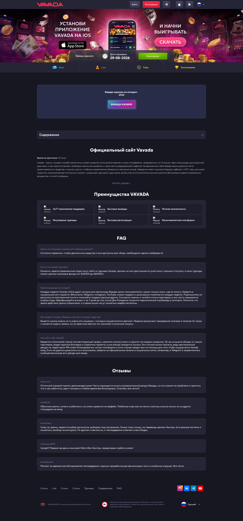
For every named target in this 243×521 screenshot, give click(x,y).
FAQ (119, 488)
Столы (64, 488)
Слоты (44, 488)
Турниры (89, 488)
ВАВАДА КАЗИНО (121, 104)
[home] (50, 4)
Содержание (105, 488)
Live (54, 488)
